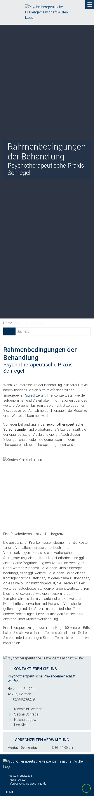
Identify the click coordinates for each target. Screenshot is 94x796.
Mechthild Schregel (28, 709)
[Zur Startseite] (47, 14)
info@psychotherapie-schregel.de (27, 783)
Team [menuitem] (9, 792)
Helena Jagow (25, 719)
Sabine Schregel (26, 714)
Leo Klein (21, 725)
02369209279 (24, 699)
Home (7, 323)
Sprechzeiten (35, 395)
